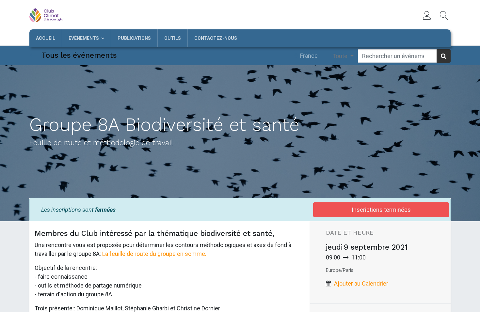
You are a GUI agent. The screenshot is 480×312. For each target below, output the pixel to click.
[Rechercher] (444, 56)
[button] (444, 15)
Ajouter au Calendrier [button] (361, 283)
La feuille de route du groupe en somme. (154, 253)
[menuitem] (45, 38)
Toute (340, 56)
